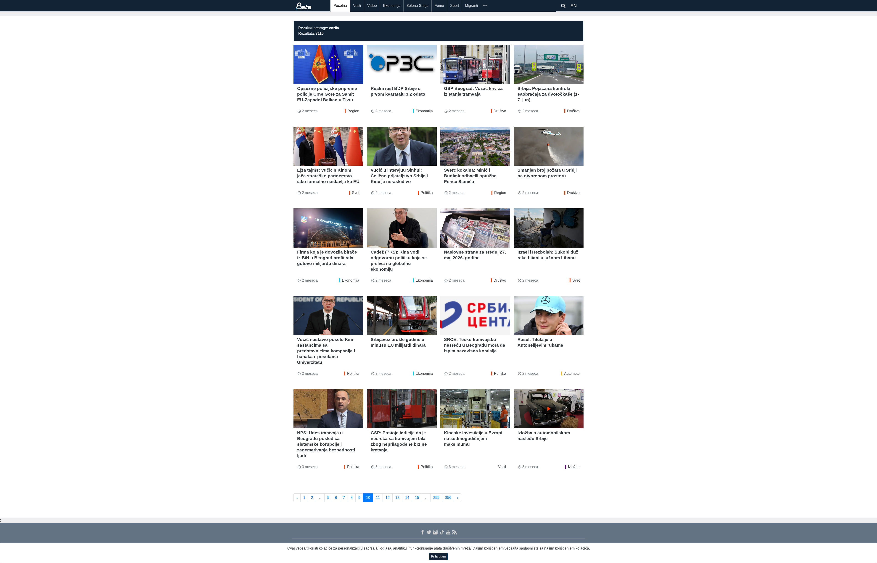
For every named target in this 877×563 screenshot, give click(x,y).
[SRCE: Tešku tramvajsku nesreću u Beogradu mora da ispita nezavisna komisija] (475, 315)
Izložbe (574, 467)
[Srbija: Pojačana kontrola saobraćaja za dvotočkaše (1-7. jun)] (549, 64)
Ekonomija (391, 6)
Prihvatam (438, 556)
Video (372, 6)
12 (388, 498)
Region (353, 111)
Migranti (471, 6)
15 (417, 498)
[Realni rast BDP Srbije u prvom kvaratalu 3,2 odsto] (402, 64)
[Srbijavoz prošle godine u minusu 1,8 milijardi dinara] (402, 315)
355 (436, 498)
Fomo (439, 6)
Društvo (500, 111)
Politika (427, 193)
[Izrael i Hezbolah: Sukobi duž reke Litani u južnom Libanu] (549, 228)
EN (574, 5)
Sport (454, 6)
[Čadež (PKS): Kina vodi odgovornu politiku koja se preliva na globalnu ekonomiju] (402, 228)
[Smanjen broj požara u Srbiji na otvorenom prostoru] (549, 146)
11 (378, 498)
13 (397, 498)
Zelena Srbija (417, 6)
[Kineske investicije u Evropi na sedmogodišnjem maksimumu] (475, 408)
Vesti (357, 6)
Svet (355, 193)
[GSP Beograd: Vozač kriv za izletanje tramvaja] (475, 64)
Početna (340, 6)
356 (448, 498)
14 (407, 498)
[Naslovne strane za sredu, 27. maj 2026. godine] (475, 228)
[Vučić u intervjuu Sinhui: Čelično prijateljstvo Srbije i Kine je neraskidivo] (402, 146)
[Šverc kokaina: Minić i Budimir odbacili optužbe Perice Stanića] (475, 146)
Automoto (572, 373)
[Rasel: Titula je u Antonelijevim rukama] (549, 315)
